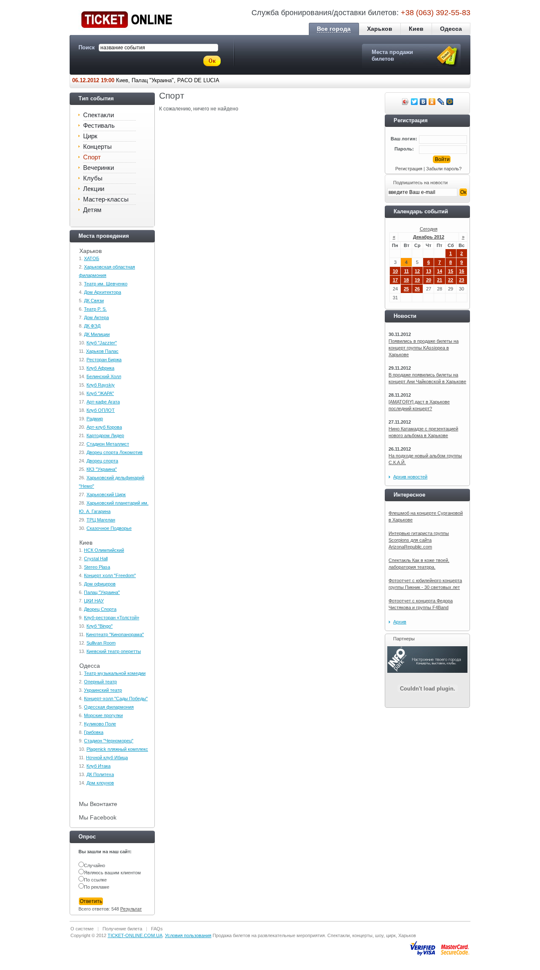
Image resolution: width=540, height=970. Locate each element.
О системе (82, 928)
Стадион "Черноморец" (108, 740)
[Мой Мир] (450, 101)
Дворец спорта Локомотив (114, 452)
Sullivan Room (101, 642)
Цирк (90, 136)
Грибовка (93, 732)
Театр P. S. (95, 309)
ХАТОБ (91, 258)
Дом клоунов (100, 782)
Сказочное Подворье (109, 528)
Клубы (93, 178)
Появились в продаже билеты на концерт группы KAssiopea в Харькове (424, 348)
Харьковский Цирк (106, 494)
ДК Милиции (97, 334)
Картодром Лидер (105, 435)
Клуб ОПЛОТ (100, 410)
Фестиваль (99, 125)
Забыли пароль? (444, 168)
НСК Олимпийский (104, 550)
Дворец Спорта (100, 609)
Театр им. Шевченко (105, 283)
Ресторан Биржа (104, 359)
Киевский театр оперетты (113, 651)
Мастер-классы (106, 199)
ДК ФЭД (92, 325)
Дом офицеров (100, 583)
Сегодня (428, 228)
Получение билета (122, 928)
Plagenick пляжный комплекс (117, 749)
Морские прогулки (103, 715)
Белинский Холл (103, 376)
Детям (92, 209)
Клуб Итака (98, 765)
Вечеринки (98, 167)
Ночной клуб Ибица (107, 757)
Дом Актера (96, 317)
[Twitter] (414, 101)
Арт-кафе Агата (103, 401)
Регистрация (408, 168)
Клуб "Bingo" (99, 626)
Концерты (97, 146)
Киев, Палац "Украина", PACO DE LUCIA (145, 80)
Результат (131, 908)
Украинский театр (103, 690)
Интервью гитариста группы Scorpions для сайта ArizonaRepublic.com (419, 540)
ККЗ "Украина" (101, 469)
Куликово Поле (100, 723)
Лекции (93, 188)
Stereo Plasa (97, 567)
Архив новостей (410, 476)
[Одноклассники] (432, 101)
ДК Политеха (100, 774)
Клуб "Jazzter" (101, 342)
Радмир (94, 418)
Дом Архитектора (102, 292)
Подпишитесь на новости (420, 182)
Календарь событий (421, 211)
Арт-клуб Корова (104, 427)
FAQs (157, 928)
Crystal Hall (96, 558)
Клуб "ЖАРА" (100, 393)
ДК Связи (94, 300)
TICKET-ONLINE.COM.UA (135, 935)
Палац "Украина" (102, 592)
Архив (399, 621)
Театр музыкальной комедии (115, 673)
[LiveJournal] (441, 101)
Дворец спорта (102, 460)
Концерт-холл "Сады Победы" (116, 698)
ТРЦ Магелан (100, 519)
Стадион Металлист (107, 443)
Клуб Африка (100, 368)
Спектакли (98, 114)
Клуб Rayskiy (100, 384)
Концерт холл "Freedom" (110, 575)
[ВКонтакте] (423, 101)
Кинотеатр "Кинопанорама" (115, 634)
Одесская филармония (109, 706)
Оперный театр (100, 681)
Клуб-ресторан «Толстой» (111, 617)
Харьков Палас (102, 351)
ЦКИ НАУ (94, 600)
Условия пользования (188, 935)
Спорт (92, 157)
